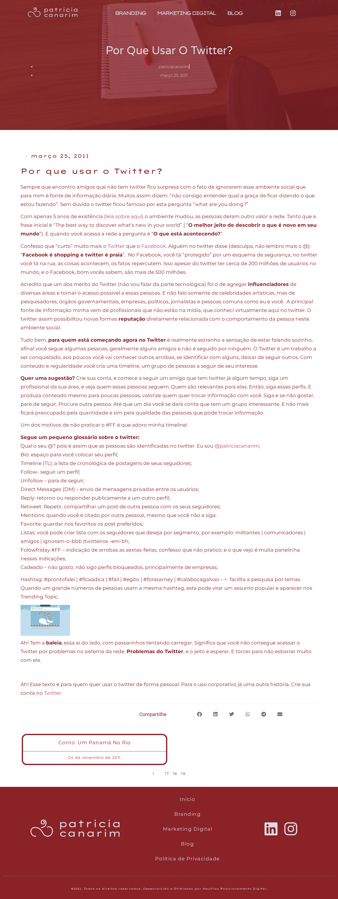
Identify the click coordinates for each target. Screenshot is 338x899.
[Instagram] (293, 13)
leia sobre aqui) (125, 216)
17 (167, 773)
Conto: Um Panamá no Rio (94, 742)
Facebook (153, 246)
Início (187, 799)
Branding (130, 13)
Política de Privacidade (187, 859)
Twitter (116, 246)
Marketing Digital (186, 13)
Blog (234, 13)
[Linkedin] (278, 13)
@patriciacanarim (237, 446)
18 (175, 773)
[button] (199, 714)
